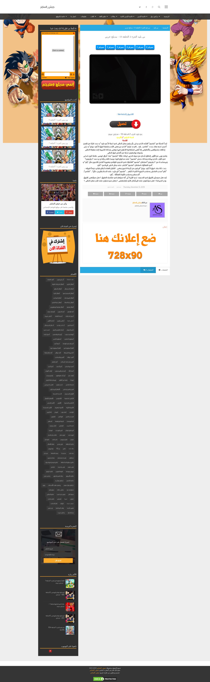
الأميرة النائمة (70, 408)
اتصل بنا (73, 16)
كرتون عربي (70, 503)
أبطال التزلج (70, 284)
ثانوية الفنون (59, 471)
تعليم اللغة (102, 16)
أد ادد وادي (60, 325)
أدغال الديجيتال (49, 325)
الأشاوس (58, 398)
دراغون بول (154, 16)
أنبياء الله (71, 371)
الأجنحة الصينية (57, 394)
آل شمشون (60, 280)
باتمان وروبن (63, 440)
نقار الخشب (54, 503)
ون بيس (50, 508)
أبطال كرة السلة (69, 302)
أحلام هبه (70, 321)
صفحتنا (51, 212)
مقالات (113, 16)
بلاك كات (71, 449)
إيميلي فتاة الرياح (51, 380)
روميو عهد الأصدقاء (54, 485)
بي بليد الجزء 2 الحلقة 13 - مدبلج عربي (125, 36)
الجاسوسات (70, 421)
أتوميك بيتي (51, 312)
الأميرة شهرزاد (59, 408)
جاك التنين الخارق (58, 476)
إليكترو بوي (49, 376)
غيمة (65, 499)
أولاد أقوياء (48, 371)
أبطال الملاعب (57, 298)
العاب (92, 16)
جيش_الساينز (47, 7)
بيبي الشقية (54, 453)
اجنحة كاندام (70, 385)
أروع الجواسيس (57, 334)
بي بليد (118, 187)
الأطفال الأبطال (49, 398)
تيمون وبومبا (70, 471)
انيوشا (50, 430)
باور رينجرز (60, 444)
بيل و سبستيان (62, 458)
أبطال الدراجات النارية (58, 284)
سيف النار (71, 494)
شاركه (144, 194)
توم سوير (71, 467)
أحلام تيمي (48, 316)
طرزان (72, 499)
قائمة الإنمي (141, 16)
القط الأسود (70, 426)
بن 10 (58, 449)
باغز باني (54, 440)
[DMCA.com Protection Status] (105, 679)
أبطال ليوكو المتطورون (57, 307)
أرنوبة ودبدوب (69, 334)
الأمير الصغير (50, 403)
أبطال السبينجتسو (68, 293)
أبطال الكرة (57, 293)
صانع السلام (50, 494)
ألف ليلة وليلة (48, 353)
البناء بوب (63, 412)
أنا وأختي (59, 366)
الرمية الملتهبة (59, 421)
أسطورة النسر (57, 339)
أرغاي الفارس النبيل (58, 330)
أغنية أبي (57, 344)
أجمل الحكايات (70, 316)
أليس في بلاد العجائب (67, 362)
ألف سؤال (58, 353)
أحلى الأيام (51, 321)
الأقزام (59, 403)
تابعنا (60, 212)
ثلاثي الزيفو (49, 471)
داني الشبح (70, 481)
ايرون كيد (71, 435)
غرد (161, 194)
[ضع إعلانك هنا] (125, 239)
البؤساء (71, 412)
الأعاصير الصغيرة (69, 403)
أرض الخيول (70, 330)
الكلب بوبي (53, 426)
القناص (61, 426)
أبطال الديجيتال (69, 289)
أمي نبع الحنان (69, 366)
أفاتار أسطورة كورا (55, 348)
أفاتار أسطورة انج (69, 348)
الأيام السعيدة (47, 408)
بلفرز (64, 449)
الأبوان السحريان (69, 394)
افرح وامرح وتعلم (68, 389)
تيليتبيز (53, 467)
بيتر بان (46, 453)
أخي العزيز (71, 325)
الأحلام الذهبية (69, 398)
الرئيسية (166, 16)
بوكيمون (50, 449)
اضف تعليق (111, 187)
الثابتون (53, 417)
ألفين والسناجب (59, 357)
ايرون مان (62, 435)
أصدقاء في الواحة (68, 344)
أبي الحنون (61, 312)
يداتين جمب (61, 513)
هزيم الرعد (70, 508)
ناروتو (62, 503)
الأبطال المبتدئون (55, 389)
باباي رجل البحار (52, 435)
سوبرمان (51, 490)
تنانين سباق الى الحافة (67, 462)
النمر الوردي (59, 430)
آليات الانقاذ (50, 280)
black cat (70, 280)
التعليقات (164, 270)
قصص (59, 499)
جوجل (70, 212)
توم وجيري (61, 467)
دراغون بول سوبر (69, 485)
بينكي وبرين (51, 458)
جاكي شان (47, 476)
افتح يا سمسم (48, 385)
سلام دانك (60, 490)
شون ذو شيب (61, 494)
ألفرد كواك (70, 357)
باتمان (72, 440)
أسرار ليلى (47, 334)
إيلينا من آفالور (63, 380)
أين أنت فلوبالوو (60, 376)
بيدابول (71, 458)
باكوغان (47, 440)
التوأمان (60, 417)
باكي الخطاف (70, 444)
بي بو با (63, 453)
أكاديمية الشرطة (69, 353)
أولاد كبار (71, 376)
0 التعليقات (149, 270)
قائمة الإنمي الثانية (126, 16)
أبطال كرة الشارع (56, 302)
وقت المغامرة (60, 508)
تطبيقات (83, 16)
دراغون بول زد (59, 481)
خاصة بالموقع (60, 16)
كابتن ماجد (51, 499)
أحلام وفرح (60, 321)
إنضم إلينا (59, 192)
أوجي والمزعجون (60, 371)
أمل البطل (54, 362)
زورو (44, 485)
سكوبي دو (70, 490)
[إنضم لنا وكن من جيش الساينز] (125, 255)
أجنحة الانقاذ (58, 316)
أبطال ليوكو (70, 307)
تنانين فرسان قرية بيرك (51, 462)
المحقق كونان (70, 430)
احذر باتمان (59, 385)
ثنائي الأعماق (70, 476)
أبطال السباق (57, 289)
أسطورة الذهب (69, 339)
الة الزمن (49, 412)
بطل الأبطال (51, 444)
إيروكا (72, 380)
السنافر (50, 421)
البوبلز (56, 412)
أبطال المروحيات (69, 298)
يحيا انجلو (71, 513)
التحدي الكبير (70, 417)
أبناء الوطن (70, 312)
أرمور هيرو (47, 330)
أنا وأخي (50, 366)
